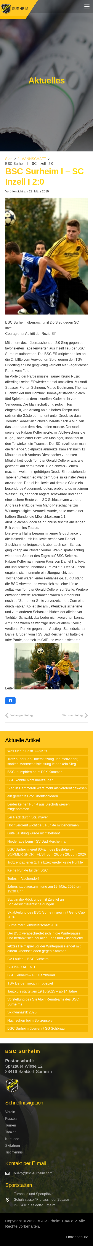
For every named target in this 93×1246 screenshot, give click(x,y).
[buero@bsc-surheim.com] (9, 1173)
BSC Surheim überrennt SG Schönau (36, 1028)
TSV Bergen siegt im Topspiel (30, 983)
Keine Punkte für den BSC (27, 870)
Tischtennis (14, 1152)
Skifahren (12, 1145)
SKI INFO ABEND (21, 967)
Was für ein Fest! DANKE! (27, 751)
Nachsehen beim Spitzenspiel (30, 1020)
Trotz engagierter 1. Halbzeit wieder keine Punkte (45, 862)
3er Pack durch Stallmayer (27, 817)
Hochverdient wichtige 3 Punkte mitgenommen (43, 825)
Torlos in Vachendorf (23, 878)
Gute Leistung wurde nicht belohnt (33, 833)
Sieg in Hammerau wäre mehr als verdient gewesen (47, 788)
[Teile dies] (10, 700)
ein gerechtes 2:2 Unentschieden (32, 796)
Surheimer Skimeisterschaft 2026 (32, 925)
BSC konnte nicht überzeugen (30, 780)
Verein (10, 1112)
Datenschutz (77, 1237)
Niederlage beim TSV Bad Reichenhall (37, 841)
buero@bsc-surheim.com (33, 1173)
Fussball (11, 1118)
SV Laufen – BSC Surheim (27, 959)
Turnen (10, 1125)
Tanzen (10, 1132)
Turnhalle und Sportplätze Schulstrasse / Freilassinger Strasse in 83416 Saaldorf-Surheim (41, 1199)
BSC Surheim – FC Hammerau (31, 975)
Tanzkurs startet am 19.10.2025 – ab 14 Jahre (42, 991)
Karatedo (12, 1139)
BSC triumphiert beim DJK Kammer (34, 772)
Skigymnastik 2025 (22, 1012)
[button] (87, 6)
